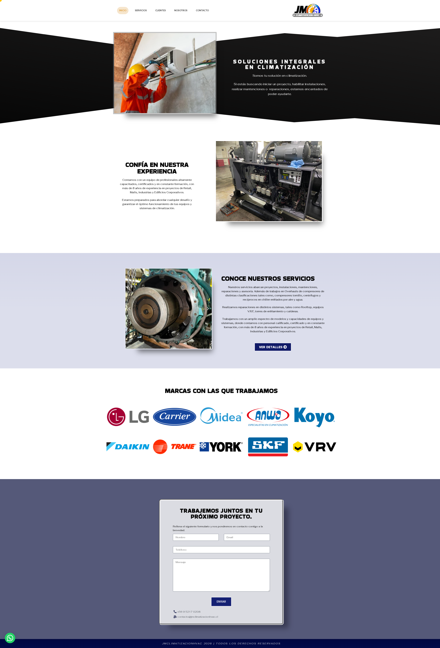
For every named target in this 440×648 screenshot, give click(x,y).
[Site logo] (307, 10)
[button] (129, 308)
